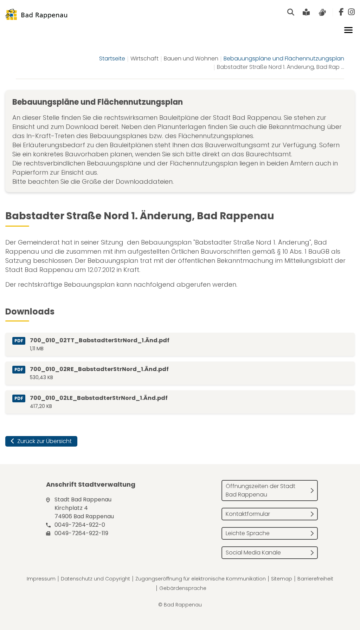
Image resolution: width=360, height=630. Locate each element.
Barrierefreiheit (315, 578)
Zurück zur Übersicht (44, 441)
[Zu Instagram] (351, 12)
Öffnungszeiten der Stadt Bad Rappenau (260, 490)
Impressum (41, 578)
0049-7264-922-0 (79, 525)
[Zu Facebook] (341, 12)
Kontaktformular (248, 514)
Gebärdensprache (182, 588)
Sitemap (281, 578)
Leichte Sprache (248, 533)
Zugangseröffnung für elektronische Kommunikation (200, 578)
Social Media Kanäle (253, 552)
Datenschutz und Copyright (95, 578)
